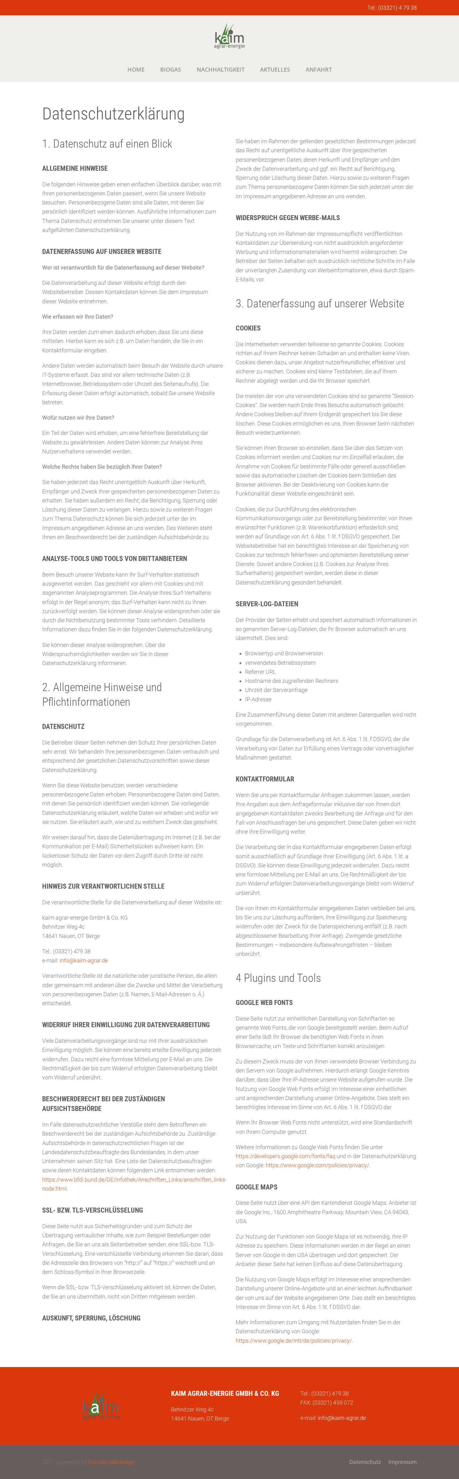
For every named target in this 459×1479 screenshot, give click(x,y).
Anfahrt (319, 69)
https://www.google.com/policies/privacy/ (317, 1165)
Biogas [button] (170, 69)
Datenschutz (365, 1462)
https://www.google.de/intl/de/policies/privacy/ (294, 1340)
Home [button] (136, 69)
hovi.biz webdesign (111, 1462)
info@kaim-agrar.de (84, 960)
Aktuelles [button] (275, 69)
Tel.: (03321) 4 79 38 (392, 7)
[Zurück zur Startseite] (229, 36)
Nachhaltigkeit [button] (220, 69)
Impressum (402, 1462)
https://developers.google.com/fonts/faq (285, 1156)
